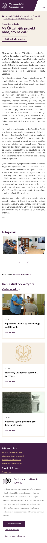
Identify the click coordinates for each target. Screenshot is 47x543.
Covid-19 (36, 16)
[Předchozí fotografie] (20, 261)
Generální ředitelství (13, 16)
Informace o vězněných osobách (13, 456)
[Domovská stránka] (3, 16)
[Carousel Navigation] (23, 261)
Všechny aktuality (10, 289)
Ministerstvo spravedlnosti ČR (12, 463)
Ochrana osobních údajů (35, 500)
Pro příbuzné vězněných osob (12, 452)
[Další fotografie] (27, 261)
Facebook (16, 275)
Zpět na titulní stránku (15, 39)
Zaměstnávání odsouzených (11, 460)
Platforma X (26, 275)
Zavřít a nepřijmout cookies (15, 536)
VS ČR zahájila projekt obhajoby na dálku (18, 19)
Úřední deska (6, 472)
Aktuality (27, 16)
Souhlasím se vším (14, 524)
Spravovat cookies (12, 530)
